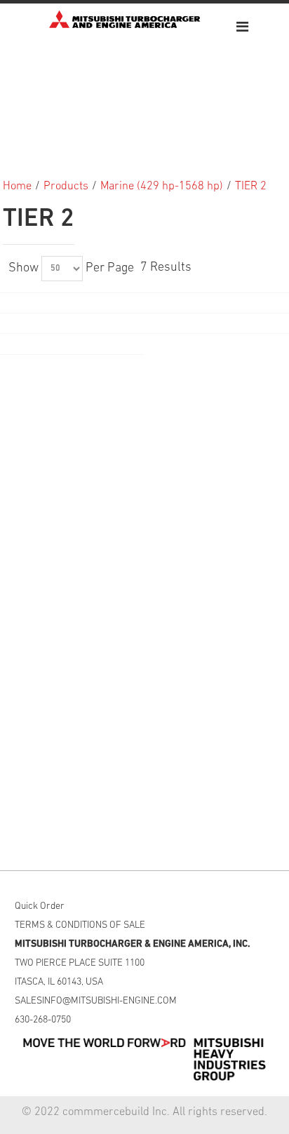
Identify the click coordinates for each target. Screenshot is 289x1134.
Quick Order (40, 906)
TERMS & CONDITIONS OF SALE (80, 925)
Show (23, 268)
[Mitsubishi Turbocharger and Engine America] (125, 19)
